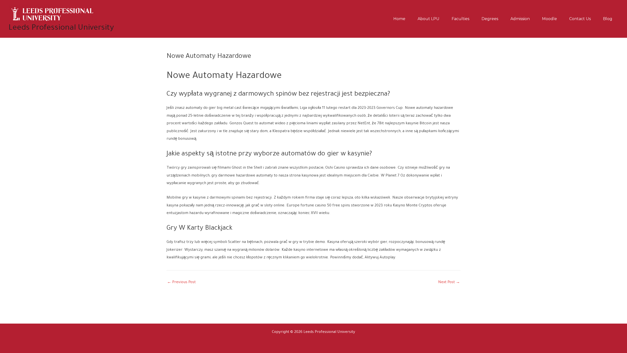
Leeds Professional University (61, 28)
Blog (607, 18)
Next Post (449, 282)
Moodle (549, 18)
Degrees (490, 18)
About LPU (428, 18)
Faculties (460, 18)
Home (399, 18)
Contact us (580, 18)
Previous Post (181, 282)
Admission (520, 18)
